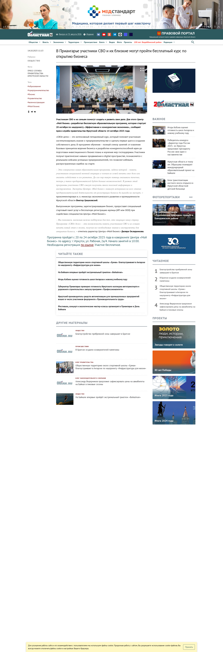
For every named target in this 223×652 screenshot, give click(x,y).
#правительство (35, 98)
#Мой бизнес (34, 106)
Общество (34, 60)
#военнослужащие (36, 102)
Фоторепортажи (166, 197)
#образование (34, 86)
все (191, 197)
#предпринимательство (38, 90)
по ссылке (87, 245)
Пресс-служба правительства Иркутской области (38, 73)
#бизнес (31, 94)
